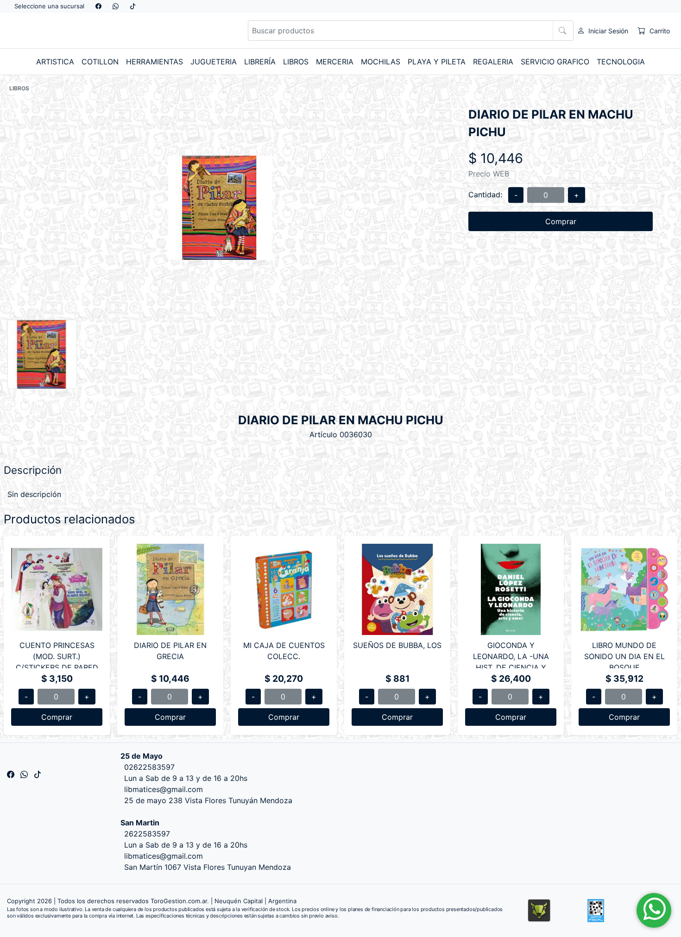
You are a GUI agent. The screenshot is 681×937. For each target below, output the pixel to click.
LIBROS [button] (296, 61)
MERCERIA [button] (334, 61)
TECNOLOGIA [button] (621, 61)
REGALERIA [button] (493, 61)
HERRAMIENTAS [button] (154, 61)
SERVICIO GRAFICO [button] (555, 61)
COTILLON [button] (100, 61)
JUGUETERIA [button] (213, 61)
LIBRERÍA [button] (260, 61)
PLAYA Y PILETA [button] (437, 61)
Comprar (560, 221)
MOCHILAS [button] (380, 61)
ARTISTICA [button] (55, 61)
